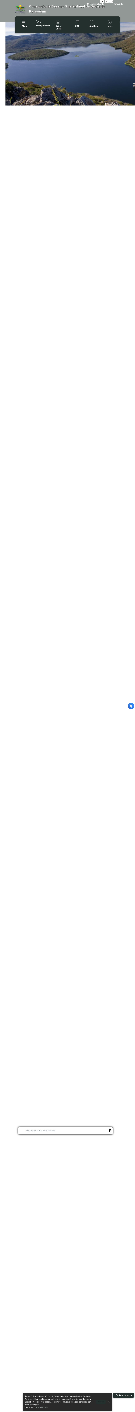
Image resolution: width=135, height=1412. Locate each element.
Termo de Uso (41, 1407)
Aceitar (101, 1402)
